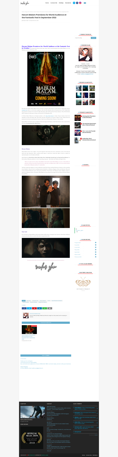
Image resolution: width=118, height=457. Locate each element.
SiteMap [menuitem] (61, 3)
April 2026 (85, 252)
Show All (49, 451)
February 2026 (85, 257)
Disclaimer (95, 455)
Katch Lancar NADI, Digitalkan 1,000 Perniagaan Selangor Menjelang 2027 (58, 414)
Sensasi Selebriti (50, 412)
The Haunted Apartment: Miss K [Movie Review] (89, 124)
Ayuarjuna (49, 445)
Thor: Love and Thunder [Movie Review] (89, 131)
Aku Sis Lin (49, 422)
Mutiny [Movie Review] (26, 419)
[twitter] (74, 3)
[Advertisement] (46, 33)
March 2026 (85, 254)
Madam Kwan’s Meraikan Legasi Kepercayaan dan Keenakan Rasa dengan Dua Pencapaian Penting (59, 436)
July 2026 (85, 245)
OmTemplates (32, 455)
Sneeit (96, 435)
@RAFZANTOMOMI (51, 406)
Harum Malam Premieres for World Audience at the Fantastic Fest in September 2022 (28, 337)
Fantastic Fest (35, 300)
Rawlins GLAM (25, 20)
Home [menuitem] (47, 3)
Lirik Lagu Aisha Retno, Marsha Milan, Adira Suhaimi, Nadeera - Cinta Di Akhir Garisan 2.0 (59, 408)
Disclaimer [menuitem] (68, 3)
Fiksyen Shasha (50, 418)
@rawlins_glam (79, 230)
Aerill (48, 428)
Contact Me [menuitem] (53, 3)
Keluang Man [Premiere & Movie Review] (88, 116)
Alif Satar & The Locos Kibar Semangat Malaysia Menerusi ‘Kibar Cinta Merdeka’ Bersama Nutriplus (58, 441)
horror (49, 300)
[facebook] (77, 3)
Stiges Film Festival (29, 11)
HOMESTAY (49, 419)
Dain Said (29, 300)
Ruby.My (49, 439)
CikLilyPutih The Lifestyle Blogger (54, 433)
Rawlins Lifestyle (33, 302)
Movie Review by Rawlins (57, 300)
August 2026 (85, 242)
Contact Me (89, 455)
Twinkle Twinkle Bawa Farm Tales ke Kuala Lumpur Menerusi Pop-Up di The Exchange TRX (59, 447)
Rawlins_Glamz (44, 455)
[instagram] (80, 3)
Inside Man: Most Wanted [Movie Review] (89, 139)
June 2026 (85, 247)
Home (23, 11)
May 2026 (85, 249)
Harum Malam (43, 300)
